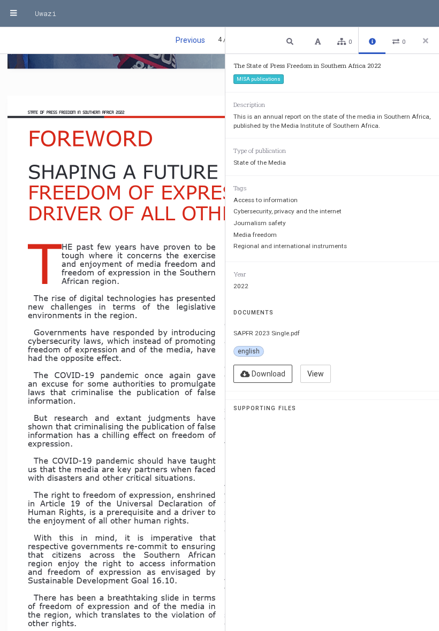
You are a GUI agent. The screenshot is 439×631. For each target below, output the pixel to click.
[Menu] (13, 13)
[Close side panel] (425, 40)
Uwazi (45, 13)
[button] (291, 41)
